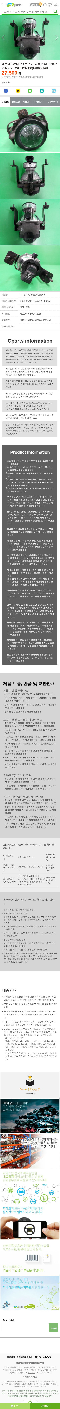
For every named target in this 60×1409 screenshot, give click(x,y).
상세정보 (5, 102)
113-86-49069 (23, 1367)
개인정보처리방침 (43, 1357)
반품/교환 (16, 102)
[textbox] (30, 12)
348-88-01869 (22, 1381)
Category (4, 5)
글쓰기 (54, 1328)
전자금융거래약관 (25, 1357)
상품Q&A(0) (53, 102)
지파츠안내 (39, 102)
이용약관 (11, 1357)
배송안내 (27, 102)
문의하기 (31, 1373)
